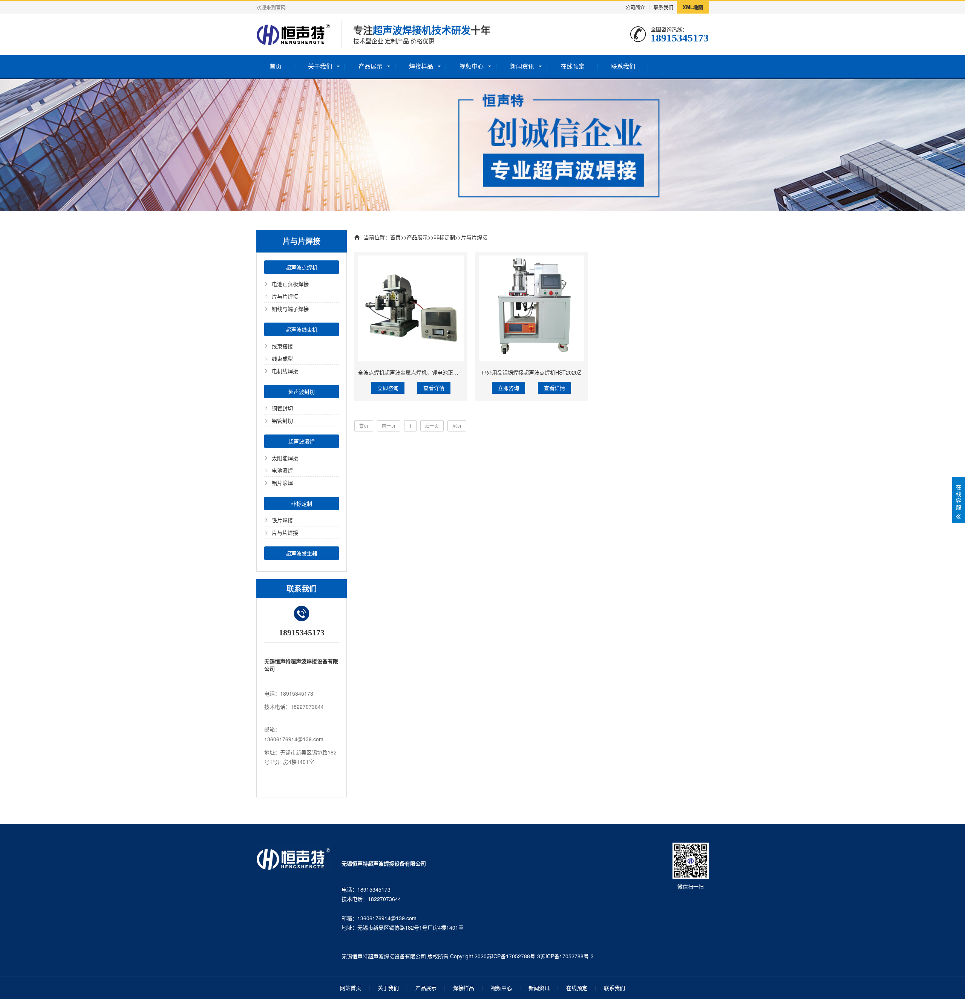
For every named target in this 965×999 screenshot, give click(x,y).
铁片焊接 (282, 520)
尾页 (456, 425)
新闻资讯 (522, 66)
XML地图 (693, 7)
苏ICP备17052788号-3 (513, 956)
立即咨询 (387, 388)
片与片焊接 (285, 296)
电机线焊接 (285, 371)
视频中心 (472, 66)
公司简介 (635, 7)
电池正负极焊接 (290, 284)
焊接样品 (421, 66)
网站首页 (350, 987)
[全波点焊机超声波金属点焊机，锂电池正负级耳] (411, 308)
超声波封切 (301, 391)
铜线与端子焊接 (290, 308)
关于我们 (320, 66)
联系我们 (663, 7)
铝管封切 (282, 420)
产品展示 (370, 66)
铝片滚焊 (282, 482)
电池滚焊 (282, 470)
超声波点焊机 (301, 267)
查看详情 (433, 388)
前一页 (388, 425)
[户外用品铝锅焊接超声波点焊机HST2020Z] (531, 308)
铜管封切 (282, 408)
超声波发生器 (301, 553)
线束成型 (282, 358)
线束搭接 (282, 346)
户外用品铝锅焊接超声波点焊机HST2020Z (531, 372)
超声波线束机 (301, 329)
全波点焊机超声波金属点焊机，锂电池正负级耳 (413, 372)
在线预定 (573, 66)
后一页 (432, 425)
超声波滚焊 (301, 441)
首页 (276, 66)
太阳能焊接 (285, 458)
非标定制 (301, 503)
